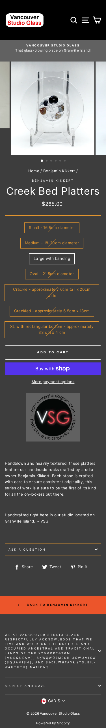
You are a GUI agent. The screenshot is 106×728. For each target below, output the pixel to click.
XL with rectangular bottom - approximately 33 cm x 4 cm (52, 329)
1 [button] (42, 161)
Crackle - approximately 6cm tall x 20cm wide (51, 292)
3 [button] (51, 161)
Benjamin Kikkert (59, 171)
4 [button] (56, 161)
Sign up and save (25, 685)
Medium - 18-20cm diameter (52, 243)
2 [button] (47, 161)
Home (33, 171)
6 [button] (65, 161)
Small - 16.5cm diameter (52, 227)
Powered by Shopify (53, 723)
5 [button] (60, 161)
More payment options (53, 381)
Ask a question (27, 549)
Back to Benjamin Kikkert (56, 604)
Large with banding (52, 258)
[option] (53, 48)
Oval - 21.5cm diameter (52, 273)
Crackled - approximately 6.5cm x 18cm (52, 311)
